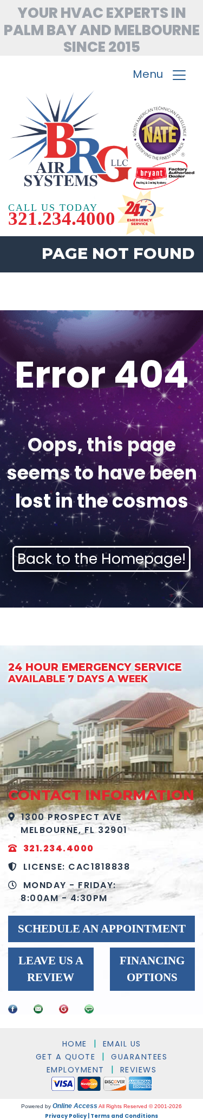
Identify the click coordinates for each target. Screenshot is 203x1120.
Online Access (75, 1106)
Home (74, 1043)
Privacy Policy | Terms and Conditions (101, 1116)
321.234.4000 (61, 218)
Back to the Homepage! (101, 559)
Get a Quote (66, 1056)
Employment (75, 1069)
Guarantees (139, 1056)
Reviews (138, 1069)
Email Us (122, 1043)
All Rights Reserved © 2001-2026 (140, 1106)
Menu (152, 74)
